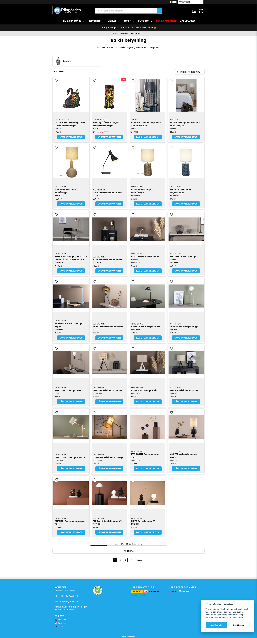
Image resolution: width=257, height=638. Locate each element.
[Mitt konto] (194, 10)
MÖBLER (112, 20)
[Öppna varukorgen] (201, 10)
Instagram (62, 623)
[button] (56, 80)
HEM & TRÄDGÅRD (72, 20)
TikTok (61, 626)
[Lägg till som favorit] (187, 10)
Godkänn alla (216, 625)
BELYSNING (94, 20)
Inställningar (239, 625)
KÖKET (127, 20)
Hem (115, 33)
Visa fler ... (128, 550)
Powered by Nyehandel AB (128, 636)
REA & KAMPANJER (166, 20)
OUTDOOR (143, 20)
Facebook (62, 619)
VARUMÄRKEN (188, 20)
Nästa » (140, 560)
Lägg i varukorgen (71, 136)
